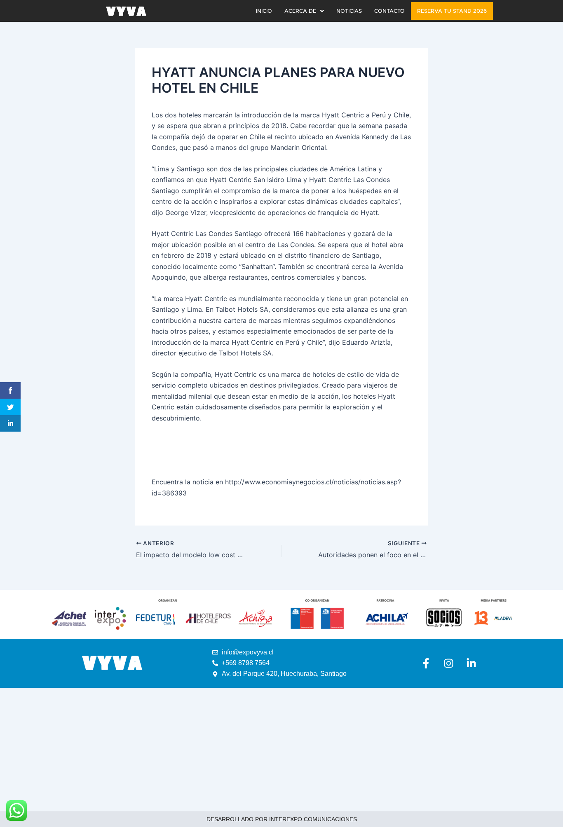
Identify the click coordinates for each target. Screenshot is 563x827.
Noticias (349, 10)
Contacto (389, 10)
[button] (304, 11)
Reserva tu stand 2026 (452, 10)
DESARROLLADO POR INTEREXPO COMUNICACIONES (281, 819)
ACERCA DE (300, 10)
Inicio (264, 10)
